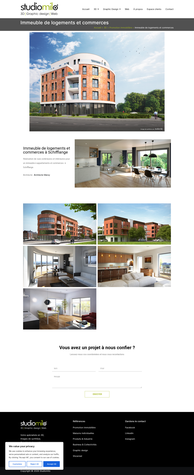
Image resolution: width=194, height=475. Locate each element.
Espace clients (154, 9)
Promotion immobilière (84, 427)
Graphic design (80, 450)
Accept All (51, 464)
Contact (169, 9)
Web (127, 9)
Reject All (34, 464)
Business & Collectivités (84, 444)
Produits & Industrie (82, 439)
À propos (138, 9)
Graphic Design (110, 9)
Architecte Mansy (42, 175)
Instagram (130, 439)
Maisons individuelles (83, 433)
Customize (17, 464)
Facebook (130, 427)
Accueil (85, 9)
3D (95, 9)
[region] (34, 456)
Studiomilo (45, 471)
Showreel (77, 456)
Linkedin (129, 433)
